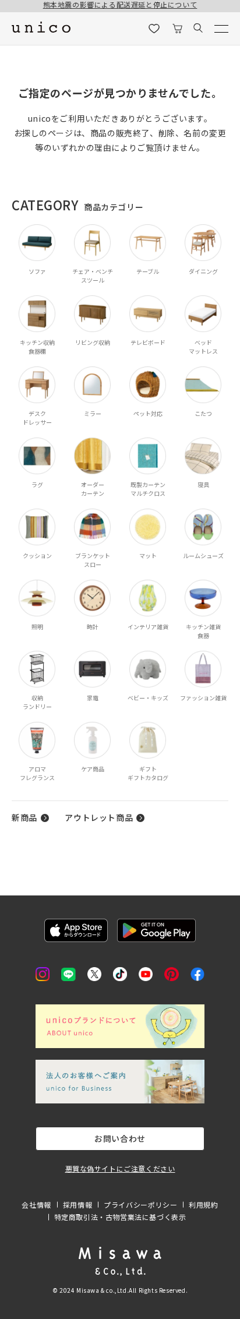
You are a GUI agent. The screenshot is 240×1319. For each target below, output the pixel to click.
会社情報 (36, 1204)
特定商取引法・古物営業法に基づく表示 (120, 1217)
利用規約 (203, 1204)
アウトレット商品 (99, 817)
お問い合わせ (120, 1138)
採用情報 (77, 1204)
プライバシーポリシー (140, 1204)
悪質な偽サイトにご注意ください (120, 1168)
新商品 (24, 817)
